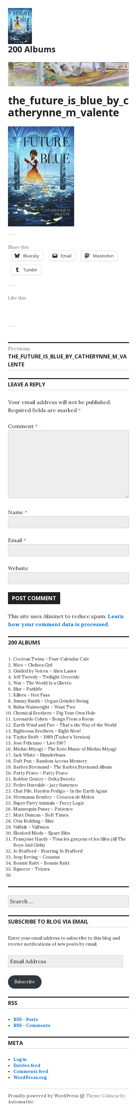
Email (17, 540)
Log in (20, 1059)
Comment (23, 426)
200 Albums (32, 49)
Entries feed (27, 1065)
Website (18, 568)
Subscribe (24, 982)
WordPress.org (30, 1077)
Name (17, 512)
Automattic (21, 1102)
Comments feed (31, 1071)
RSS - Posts (25, 1019)
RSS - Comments (31, 1025)
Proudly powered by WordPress (43, 1096)
